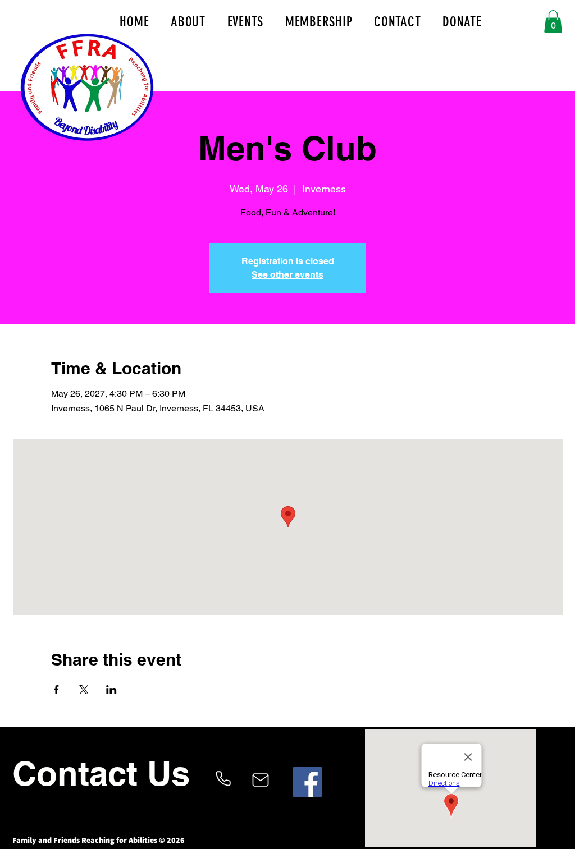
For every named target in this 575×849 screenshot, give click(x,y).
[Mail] (260, 780)
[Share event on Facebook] (56, 689)
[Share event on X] (84, 689)
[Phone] (223, 778)
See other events (287, 274)
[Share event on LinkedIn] (111, 689)
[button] (553, 21)
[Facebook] (307, 782)
